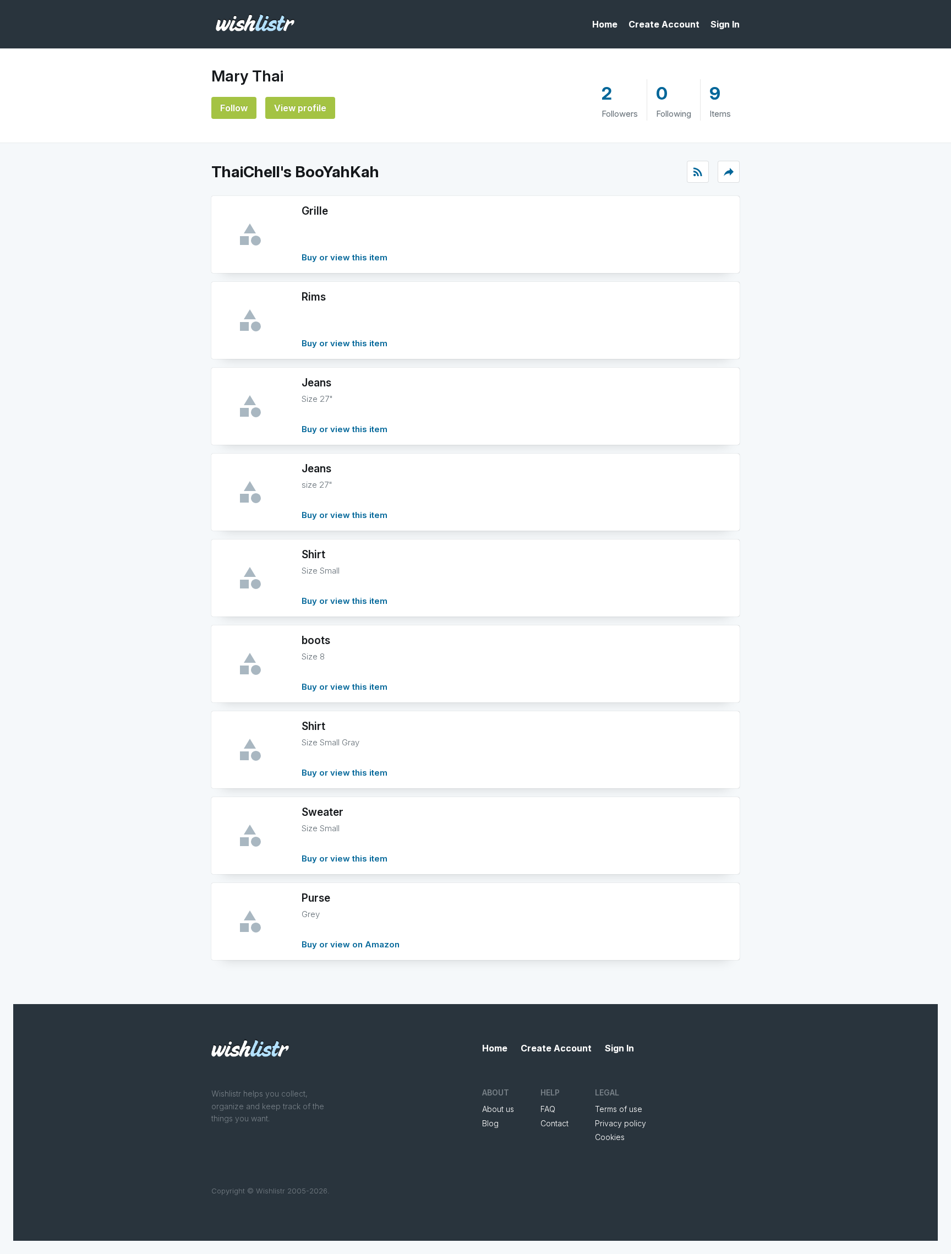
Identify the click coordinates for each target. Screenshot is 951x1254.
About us (498, 1109)
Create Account (663, 24)
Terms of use (618, 1109)
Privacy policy (620, 1123)
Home (604, 24)
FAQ (547, 1109)
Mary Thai (247, 76)
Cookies (610, 1137)
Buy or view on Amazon (351, 944)
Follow (234, 107)
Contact (554, 1123)
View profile (300, 107)
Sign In (725, 24)
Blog (490, 1123)
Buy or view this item (344, 257)
